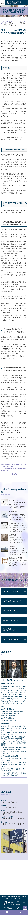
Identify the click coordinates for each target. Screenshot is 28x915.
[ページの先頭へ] (25, 907)
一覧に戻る (14, 474)
